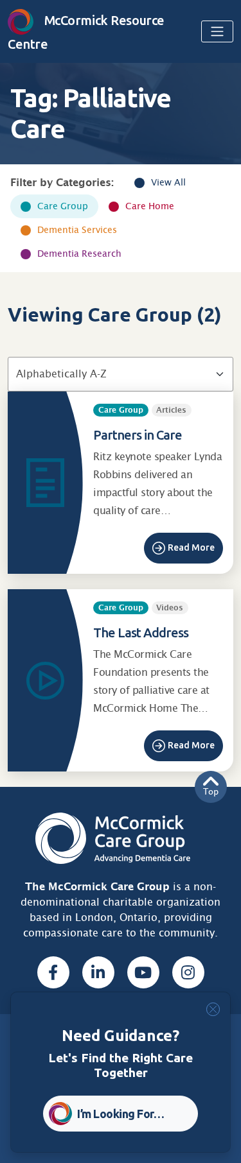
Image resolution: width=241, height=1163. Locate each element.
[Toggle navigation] (217, 31)
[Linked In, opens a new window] (98, 972)
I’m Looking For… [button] (120, 1113)
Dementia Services (77, 230)
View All (168, 182)
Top (211, 792)
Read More (191, 547)
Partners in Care (137, 434)
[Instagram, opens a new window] (188, 972)
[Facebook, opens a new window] (53, 972)
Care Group (62, 206)
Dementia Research (79, 253)
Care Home (149, 206)
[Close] (213, 1009)
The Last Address (140, 632)
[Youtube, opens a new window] (143, 972)
